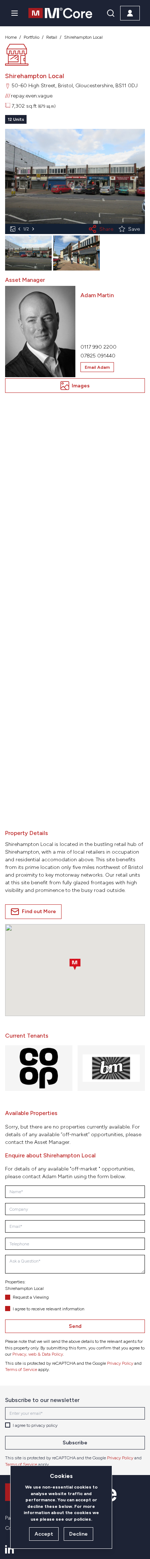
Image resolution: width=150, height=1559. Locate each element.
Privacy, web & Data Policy (37, 1354)
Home (11, 37)
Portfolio (31, 37)
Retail (51, 37)
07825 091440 (97, 356)
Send (75, 1326)
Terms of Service (21, 1369)
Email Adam (97, 367)
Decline (78, 1534)
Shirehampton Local (83, 37)
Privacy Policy (120, 1363)
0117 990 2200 (98, 347)
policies (82, 1519)
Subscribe (75, 1443)
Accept (44, 1534)
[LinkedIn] (9, 1549)
